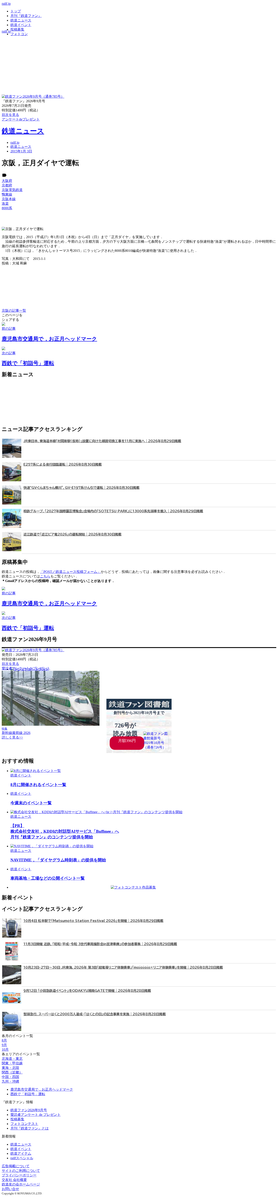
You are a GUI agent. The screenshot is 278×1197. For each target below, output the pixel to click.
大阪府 (7, 181)
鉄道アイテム (20, 1153)
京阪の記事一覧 (14, 310)
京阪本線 (9, 199)
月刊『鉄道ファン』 (26, 16)
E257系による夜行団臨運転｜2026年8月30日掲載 (62, 464)
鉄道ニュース (20, 20)
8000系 (7, 208)
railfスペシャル (21, 1158)
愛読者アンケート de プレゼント (35, 1114)
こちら (45, 576)
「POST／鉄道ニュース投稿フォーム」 (70, 572)
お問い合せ (10, 1189)
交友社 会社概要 (14, 1180)
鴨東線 (7, 194)
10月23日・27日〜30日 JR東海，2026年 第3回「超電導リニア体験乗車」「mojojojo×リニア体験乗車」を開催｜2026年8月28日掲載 (123, 967)
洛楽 (5, 203)
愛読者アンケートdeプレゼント (26, 668)
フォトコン (19, 34)
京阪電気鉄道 (12, 190)
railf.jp (6, 3)
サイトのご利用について (21, 1170)
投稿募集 (17, 29)
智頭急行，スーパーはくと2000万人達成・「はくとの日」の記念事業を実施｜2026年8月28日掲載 (94, 1014)
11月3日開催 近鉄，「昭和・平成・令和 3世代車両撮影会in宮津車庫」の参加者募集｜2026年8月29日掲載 (100, 944)
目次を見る (10, 664)
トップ (15, 11)
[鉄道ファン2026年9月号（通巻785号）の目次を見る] (33, 96)
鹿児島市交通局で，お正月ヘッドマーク (41, 1089)
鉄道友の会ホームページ (21, 1184)
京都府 (7, 185)
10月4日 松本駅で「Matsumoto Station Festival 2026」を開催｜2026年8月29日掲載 (93, 920)
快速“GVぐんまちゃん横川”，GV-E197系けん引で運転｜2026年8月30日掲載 (81, 487)
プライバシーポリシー (19, 1175)
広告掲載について (16, 1166)
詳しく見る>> (12, 737)
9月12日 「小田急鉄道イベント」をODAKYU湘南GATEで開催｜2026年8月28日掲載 (87, 990)
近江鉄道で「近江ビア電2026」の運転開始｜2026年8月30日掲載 (72, 534)
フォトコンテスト (24, 1124)
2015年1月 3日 (21, 151)
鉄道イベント (20, 25)
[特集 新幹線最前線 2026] (50, 724)
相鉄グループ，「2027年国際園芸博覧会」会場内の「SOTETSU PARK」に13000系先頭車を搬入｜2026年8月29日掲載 (113, 511)
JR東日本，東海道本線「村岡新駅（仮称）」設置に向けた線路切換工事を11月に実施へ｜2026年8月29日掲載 (102, 441)
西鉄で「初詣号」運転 (27, 1094)
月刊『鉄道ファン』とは (29, 1128)
